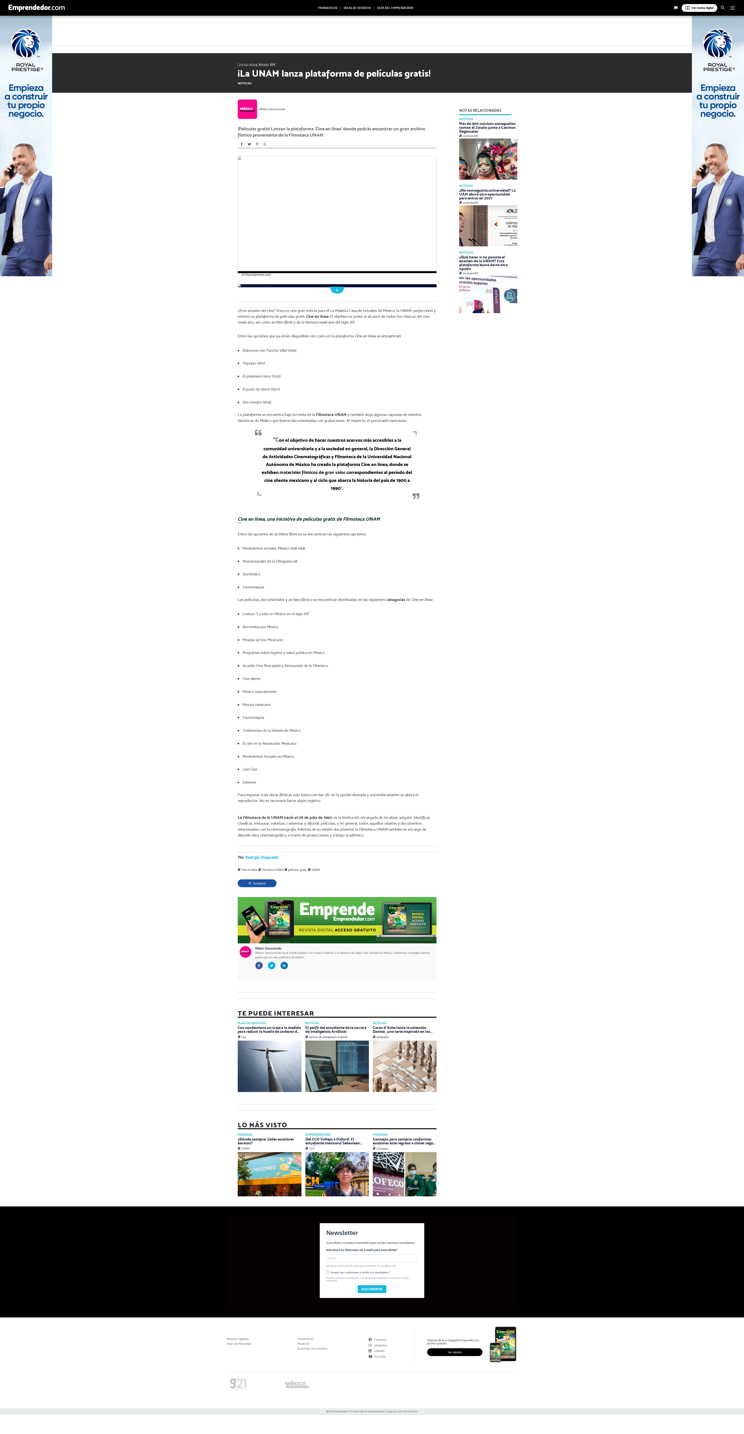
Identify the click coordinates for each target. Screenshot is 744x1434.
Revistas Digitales (238, 1338)
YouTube (379, 1356)
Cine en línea (248, 869)
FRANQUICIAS (327, 8)
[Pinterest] (257, 144)
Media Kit (303, 1343)
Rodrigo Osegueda (261, 857)
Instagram (380, 1345)
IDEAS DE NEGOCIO (357, 8)
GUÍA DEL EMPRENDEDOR (395, 8)
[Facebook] (241, 144)
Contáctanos (305, 1338)
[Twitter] (249, 144)
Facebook (380, 1339)
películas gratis (297, 869)
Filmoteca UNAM (272, 869)
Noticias (244, 83)
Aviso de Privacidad (239, 1343)
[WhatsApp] (265, 144)
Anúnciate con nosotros (312, 1348)
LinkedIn (379, 1351)
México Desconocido (272, 109)
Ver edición (455, 1352)
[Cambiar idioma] (676, 8)
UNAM (315, 869)
